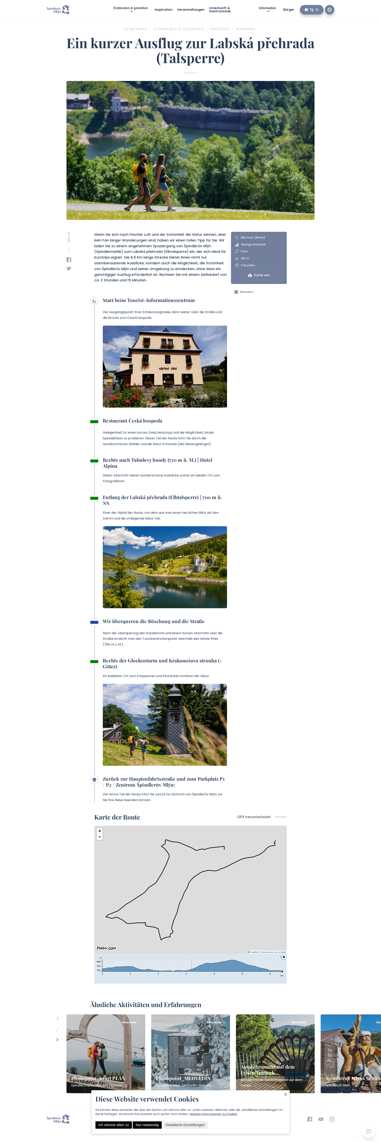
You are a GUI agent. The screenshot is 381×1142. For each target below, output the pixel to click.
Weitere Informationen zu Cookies (213, 1114)
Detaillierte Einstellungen (185, 1125)
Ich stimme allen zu (113, 1125)
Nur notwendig (147, 1125)
